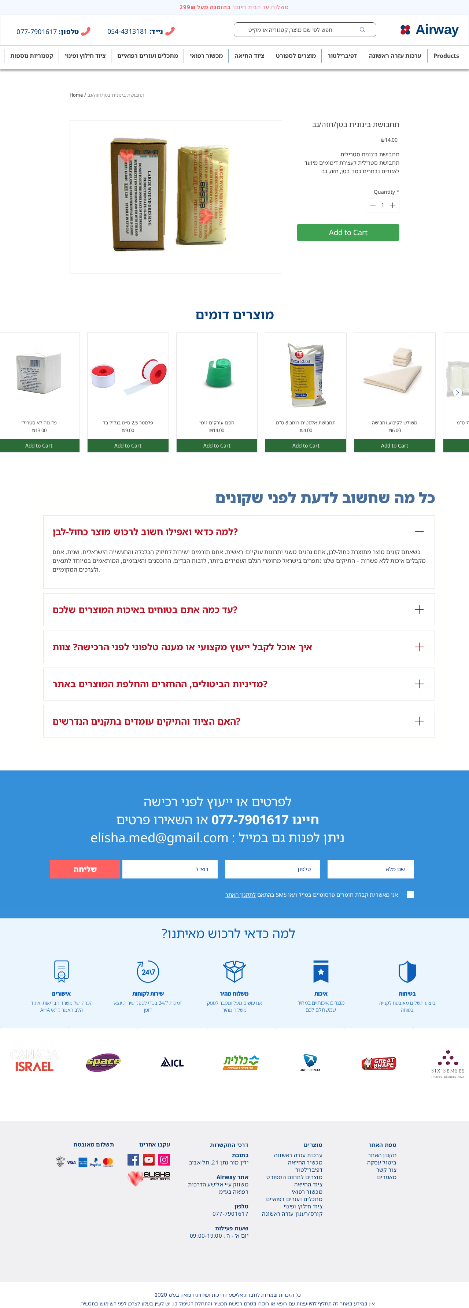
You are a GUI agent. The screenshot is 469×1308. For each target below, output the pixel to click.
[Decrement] (372, 205)
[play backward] (9, 1062)
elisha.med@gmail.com (160, 837)
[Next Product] (457, 392)
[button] (34, 1062)
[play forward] (460, 1062)
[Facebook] (133, 1160)
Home (76, 95)
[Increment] (393, 205)
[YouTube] (149, 1160)
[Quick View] (128, 373)
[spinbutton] (382, 205)
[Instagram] (164, 1160)
